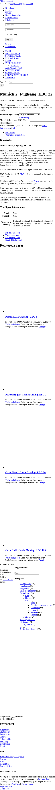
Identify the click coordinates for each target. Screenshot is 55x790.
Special (34, 615)
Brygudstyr (24, 588)
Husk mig (12, 35)
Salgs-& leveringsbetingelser (12, 757)
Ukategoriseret (26, 624)
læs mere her (43, 779)
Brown (36, 181)
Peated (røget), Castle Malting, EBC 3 (26, 394)
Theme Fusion (27, 784)
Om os (3, 759)
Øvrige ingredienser (28, 629)
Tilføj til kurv (6, 123)
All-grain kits (25, 583)
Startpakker (25, 622)
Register (8, 44)
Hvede (33, 610)
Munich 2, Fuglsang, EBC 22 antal (15, 120)
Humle (28, 598)
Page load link (6, 786)
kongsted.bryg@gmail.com (21, 3)
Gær (27, 595)
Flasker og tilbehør (28, 591)
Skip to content (6, 1)
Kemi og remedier (27, 619)
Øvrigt (2, 737)
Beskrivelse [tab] (10, 132)
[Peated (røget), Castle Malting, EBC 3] (30, 359)
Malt (13, 128)
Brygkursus (25, 586)
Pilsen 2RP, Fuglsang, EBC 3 (21, 316)
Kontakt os (4, 764)
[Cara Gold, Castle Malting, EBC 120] (30, 515)
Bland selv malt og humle (41, 605)
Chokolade (35, 607)
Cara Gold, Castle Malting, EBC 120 (25, 550)
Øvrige (28, 617)
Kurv (2, 761)
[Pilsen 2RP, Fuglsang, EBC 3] (30, 281)
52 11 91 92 (8, 579)
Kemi (2, 746)
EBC (22, 174)
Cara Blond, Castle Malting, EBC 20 (25, 472)
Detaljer (42, 327)
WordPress (15, 784)
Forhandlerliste (6, 766)
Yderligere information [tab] (15, 135)
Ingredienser (5, 128)
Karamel (34, 612)
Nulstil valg (24, 117)
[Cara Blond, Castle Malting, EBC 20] (30, 437)
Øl (21, 627)
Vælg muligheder (12, 324)
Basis (44, 125)
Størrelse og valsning (9, 114)
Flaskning (4, 741)
